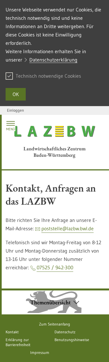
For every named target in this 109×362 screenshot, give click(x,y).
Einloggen (15, 110)
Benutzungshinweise (71, 339)
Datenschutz (64, 331)
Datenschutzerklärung (53, 60)
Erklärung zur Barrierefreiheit (18, 342)
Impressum (39, 352)
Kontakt (12, 331)
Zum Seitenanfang (54, 324)
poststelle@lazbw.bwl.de (67, 229)
